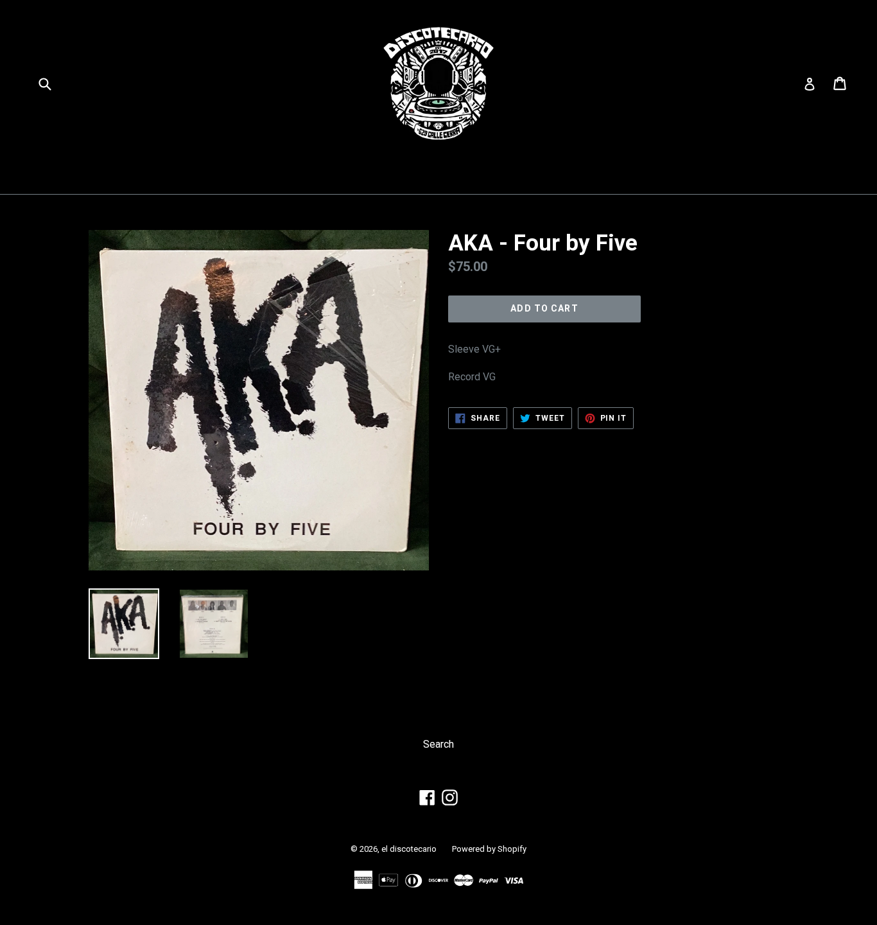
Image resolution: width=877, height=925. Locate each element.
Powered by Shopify (489, 849)
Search (438, 744)
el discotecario (409, 849)
